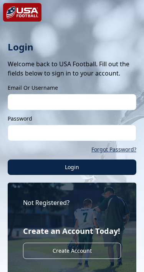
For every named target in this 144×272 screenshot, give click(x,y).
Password (20, 118)
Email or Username (33, 87)
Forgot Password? (113, 149)
